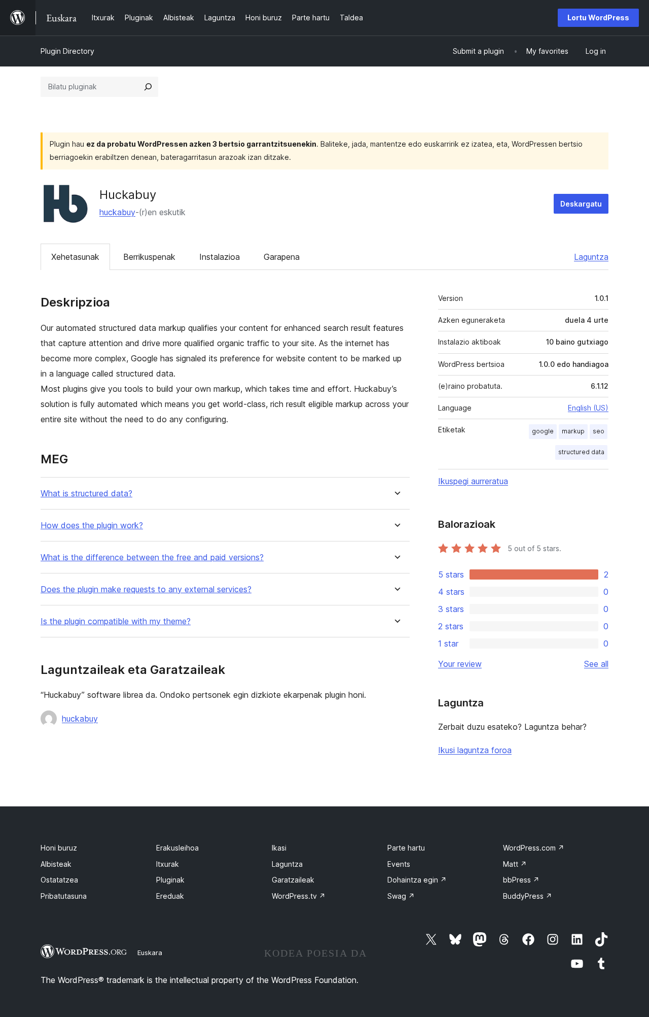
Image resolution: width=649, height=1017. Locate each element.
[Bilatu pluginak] (148, 87)
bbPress (521, 879)
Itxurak (167, 864)
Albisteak (56, 864)
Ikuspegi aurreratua (473, 481)
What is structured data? (86, 493)
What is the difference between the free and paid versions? (152, 557)
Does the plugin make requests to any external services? (146, 589)
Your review (460, 664)
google (543, 431)
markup (573, 431)
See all (596, 664)
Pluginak (170, 879)
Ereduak (170, 896)
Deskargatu (581, 203)
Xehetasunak (75, 257)
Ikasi (279, 847)
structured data (581, 452)
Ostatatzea (59, 879)
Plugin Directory (67, 51)
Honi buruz (59, 847)
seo (598, 431)
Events (398, 864)
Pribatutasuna (64, 896)
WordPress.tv (299, 896)
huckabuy (117, 212)
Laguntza (591, 257)
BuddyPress (527, 896)
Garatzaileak (293, 879)
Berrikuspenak (149, 257)
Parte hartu (406, 847)
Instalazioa (219, 257)
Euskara (149, 952)
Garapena (282, 257)
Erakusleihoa (177, 847)
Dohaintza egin (417, 879)
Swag (401, 896)
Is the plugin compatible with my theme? (116, 621)
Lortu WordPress (598, 17)
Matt (515, 864)
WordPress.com (533, 847)
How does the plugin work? (92, 525)
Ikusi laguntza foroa (475, 750)
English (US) (588, 407)
